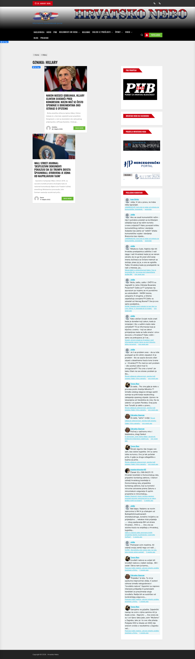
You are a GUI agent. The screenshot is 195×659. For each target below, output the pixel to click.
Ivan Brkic (134, 199)
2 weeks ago (148, 500)
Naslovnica (39, 32)
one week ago (140, 274)
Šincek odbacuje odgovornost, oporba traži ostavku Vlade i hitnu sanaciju (140, 420)
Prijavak (45, 38)
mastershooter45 (138, 469)
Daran (42, 197)
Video (127, 32)
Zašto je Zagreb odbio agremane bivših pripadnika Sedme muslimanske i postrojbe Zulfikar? (140, 535)
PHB (55, 32)
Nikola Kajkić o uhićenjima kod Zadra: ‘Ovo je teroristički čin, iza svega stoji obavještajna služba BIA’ (140, 272)
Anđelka (54, 127)
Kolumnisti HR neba (68, 32)
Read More (79, 128)
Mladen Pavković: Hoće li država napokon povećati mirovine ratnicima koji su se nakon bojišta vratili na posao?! (140, 498)
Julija (132, 214)
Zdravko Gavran (137, 415)
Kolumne (86, 32)
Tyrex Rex (134, 384)
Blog (36, 38)
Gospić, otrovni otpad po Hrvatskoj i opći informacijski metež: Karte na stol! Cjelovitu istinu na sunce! (140, 342)
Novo (49, 32)
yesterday (148, 209)
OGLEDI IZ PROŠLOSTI (101, 32)
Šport (118, 32)
